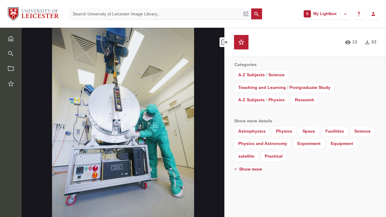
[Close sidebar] (224, 42)
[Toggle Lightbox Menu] (345, 13)
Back (40, 36)
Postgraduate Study (310, 87)
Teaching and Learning (262, 87)
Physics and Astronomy (262, 143)
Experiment (309, 143)
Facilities (334, 131)
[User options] (373, 13)
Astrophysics (252, 131)
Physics (276, 99)
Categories (245, 64)
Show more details (253, 120)
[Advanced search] (245, 13)
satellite (246, 156)
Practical (274, 156)
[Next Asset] (206, 122)
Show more (250, 169)
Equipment (342, 143)
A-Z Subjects (251, 74)
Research (304, 99)
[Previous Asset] (40, 122)
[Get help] (358, 13)
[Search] (256, 13)
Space (308, 131)
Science (276, 74)
